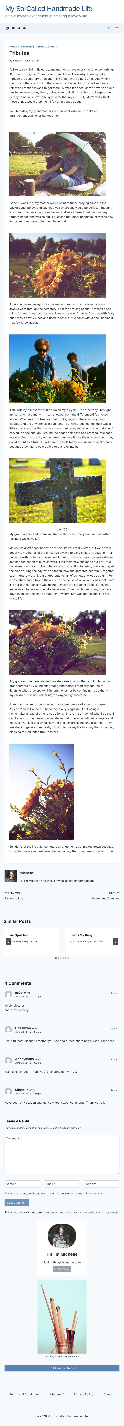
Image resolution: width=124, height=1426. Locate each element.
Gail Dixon (23, 1028)
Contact (108, 1394)
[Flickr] (19, 28)
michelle (17, 60)
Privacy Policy (83, 1394)
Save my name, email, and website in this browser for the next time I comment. (56, 1193)
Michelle (21, 1090)
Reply (114, 993)
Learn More (62, 1269)
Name (11, 1184)
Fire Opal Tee (18, 935)
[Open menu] (116, 28)
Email (50, 1184)
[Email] (25, 28)
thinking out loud (45, 46)
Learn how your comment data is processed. (89, 1212)
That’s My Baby (81, 935)
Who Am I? (56, 1394)
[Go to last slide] (8, 941)
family (13, 46)
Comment (13, 1138)
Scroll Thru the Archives (62, 1368)
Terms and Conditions (24, 1394)
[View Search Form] (109, 28)
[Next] (115, 941)
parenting (26, 46)
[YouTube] (13, 28)
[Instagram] (7, 28)
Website (90, 1184)
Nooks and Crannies (105, 895)
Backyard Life (14, 895)
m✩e (19, 993)
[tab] (56, 958)
